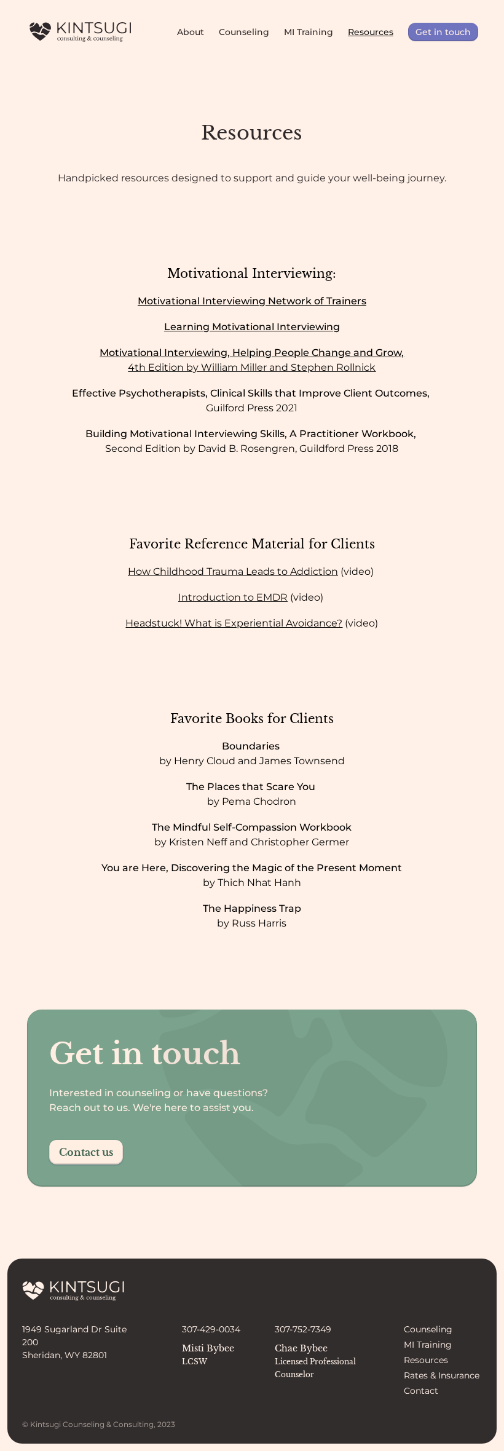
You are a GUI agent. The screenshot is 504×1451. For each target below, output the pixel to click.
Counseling (244, 32)
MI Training (308, 32)
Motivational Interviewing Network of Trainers (252, 301)
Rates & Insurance (441, 1375)
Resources (370, 32)
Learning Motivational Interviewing (252, 327)
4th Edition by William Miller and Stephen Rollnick (252, 367)
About (190, 32)
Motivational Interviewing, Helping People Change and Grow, (252, 352)
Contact (421, 1390)
